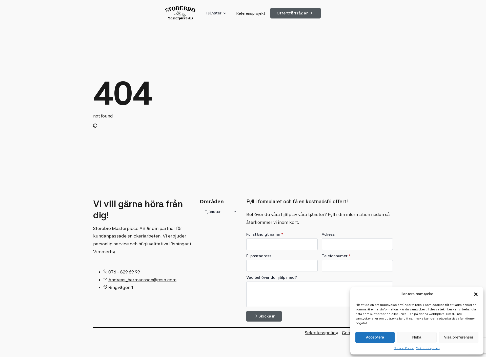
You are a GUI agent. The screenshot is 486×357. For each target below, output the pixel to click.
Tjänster (213, 13)
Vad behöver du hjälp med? (271, 277)
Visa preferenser (458, 337)
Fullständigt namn (264, 234)
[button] (475, 294)
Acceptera (375, 337)
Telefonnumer (336, 256)
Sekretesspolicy (428, 348)
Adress (328, 234)
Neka (416, 337)
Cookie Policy (404, 348)
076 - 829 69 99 (124, 271)
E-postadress (258, 256)
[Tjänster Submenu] (226, 13)
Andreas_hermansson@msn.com (142, 279)
